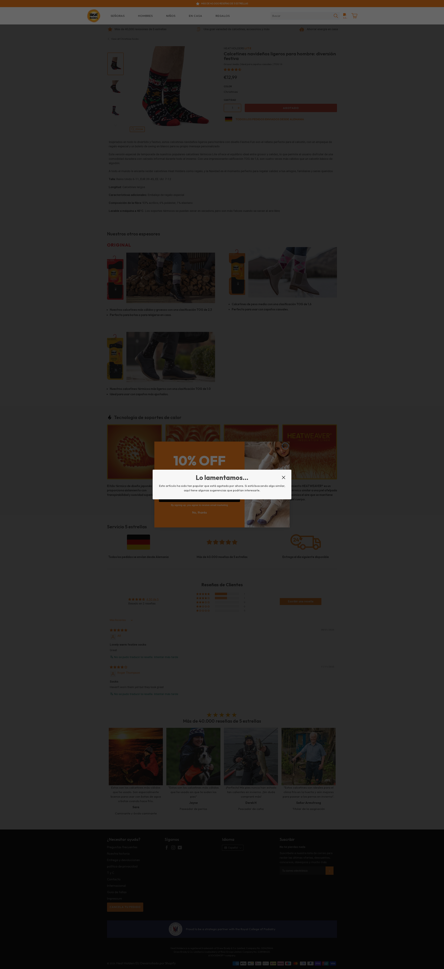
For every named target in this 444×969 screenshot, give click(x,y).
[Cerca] (283, 477)
